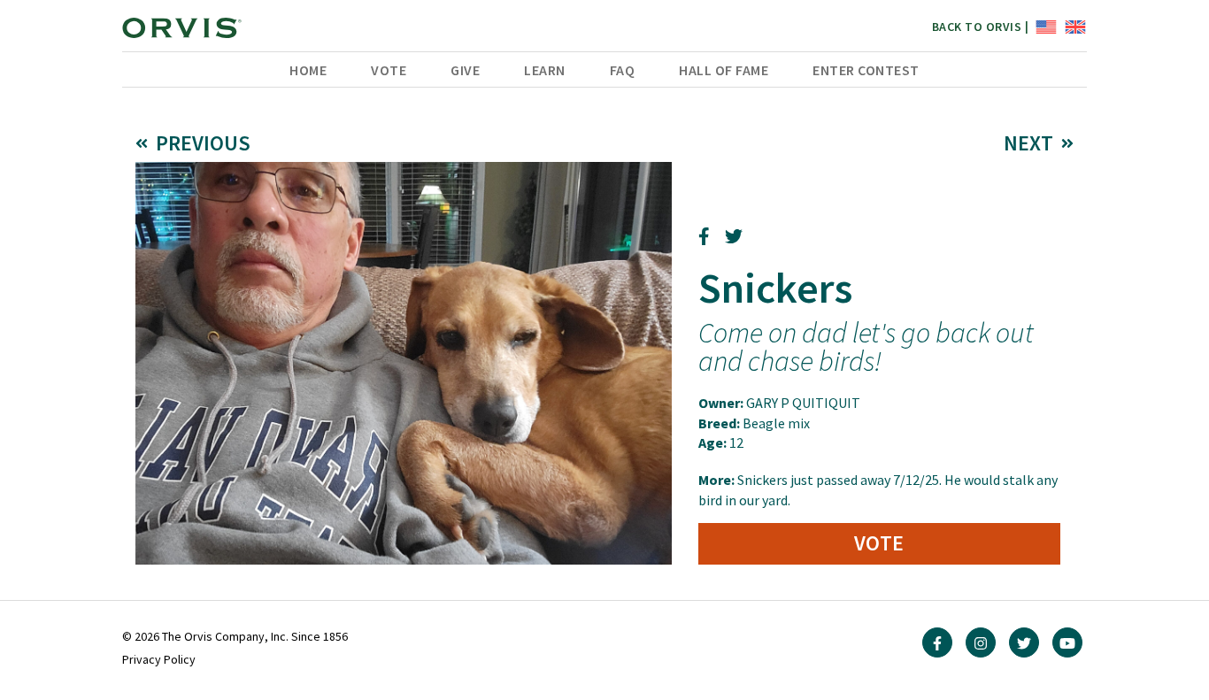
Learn (545, 70)
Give (465, 70)
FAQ (622, 70)
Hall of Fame (723, 70)
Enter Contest (866, 70)
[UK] (1073, 26)
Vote (388, 70)
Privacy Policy (159, 659)
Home (308, 70)
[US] (1044, 26)
